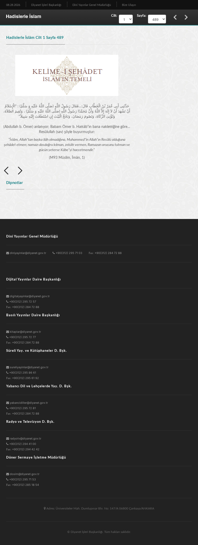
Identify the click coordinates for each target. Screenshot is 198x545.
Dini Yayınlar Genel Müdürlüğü (91, 5)
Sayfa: (140, 15)
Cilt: (114, 15)
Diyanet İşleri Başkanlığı (46, 5)
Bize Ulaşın (129, 5)
